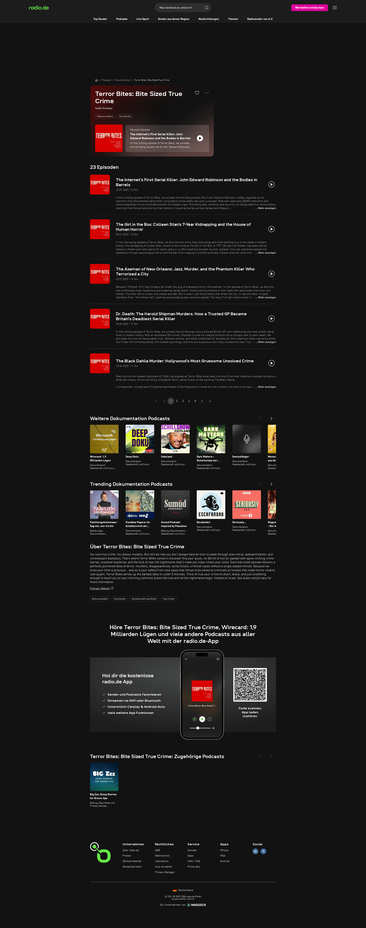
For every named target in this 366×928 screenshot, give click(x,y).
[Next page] (202, 401)
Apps (190, 855)
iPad (222, 855)
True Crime (169, 599)
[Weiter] (271, 417)
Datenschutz (162, 855)
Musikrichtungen (208, 19)
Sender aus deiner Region (173, 19)
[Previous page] (164, 401)
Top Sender (100, 19)
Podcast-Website (100, 588)
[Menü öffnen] (334, 7)
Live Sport (142, 19)
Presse (127, 855)
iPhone (224, 850)
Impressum (162, 861)
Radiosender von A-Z (260, 19)
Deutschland (185, 890)
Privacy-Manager (165, 872)
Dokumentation (105, 116)
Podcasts (121, 19)
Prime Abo (194, 866)
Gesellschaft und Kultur (144, 599)
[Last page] (210, 401)
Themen (233, 19)
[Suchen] (206, 7)
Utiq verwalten (163, 866)
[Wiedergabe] (200, 138)
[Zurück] (260, 417)
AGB (157, 850)
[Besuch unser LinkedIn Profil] (255, 851)
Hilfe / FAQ (194, 861)
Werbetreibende (132, 861)
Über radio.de (131, 850)
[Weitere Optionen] (207, 93)
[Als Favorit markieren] (197, 93)
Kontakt (192, 850)
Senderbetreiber (132, 866)
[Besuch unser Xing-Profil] (263, 851)
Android (224, 861)
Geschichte (125, 116)
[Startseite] (96, 80)
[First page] (156, 401)
